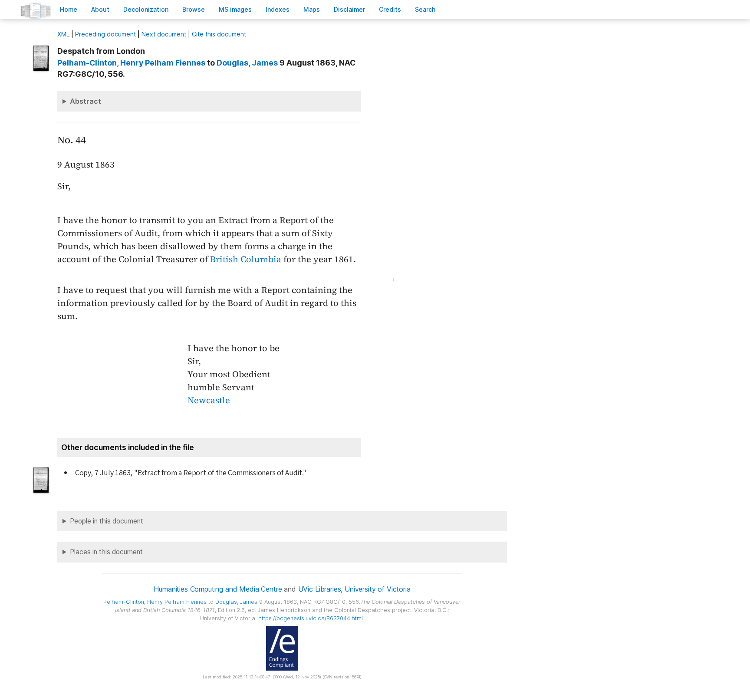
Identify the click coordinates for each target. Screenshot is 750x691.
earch (425, 9)
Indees (277, 9)
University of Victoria (377, 589)
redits (390, 9)
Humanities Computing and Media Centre (218, 589)
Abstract (85, 101)
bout (100, 9)
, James (247, 62)
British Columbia (245, 259)
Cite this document (219, 34)
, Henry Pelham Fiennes (131, 62)
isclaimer (349, 9)
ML (63, 34)
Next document (163, 34)
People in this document (106, 521)
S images (235, 9)
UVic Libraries (319, 589)
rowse (193, 9)
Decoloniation (145, 9)
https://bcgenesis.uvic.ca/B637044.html (310, 618)
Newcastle (209, 400)
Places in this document (106, 552)
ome (68, 9)
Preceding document (105, 34)
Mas (311, 9)
